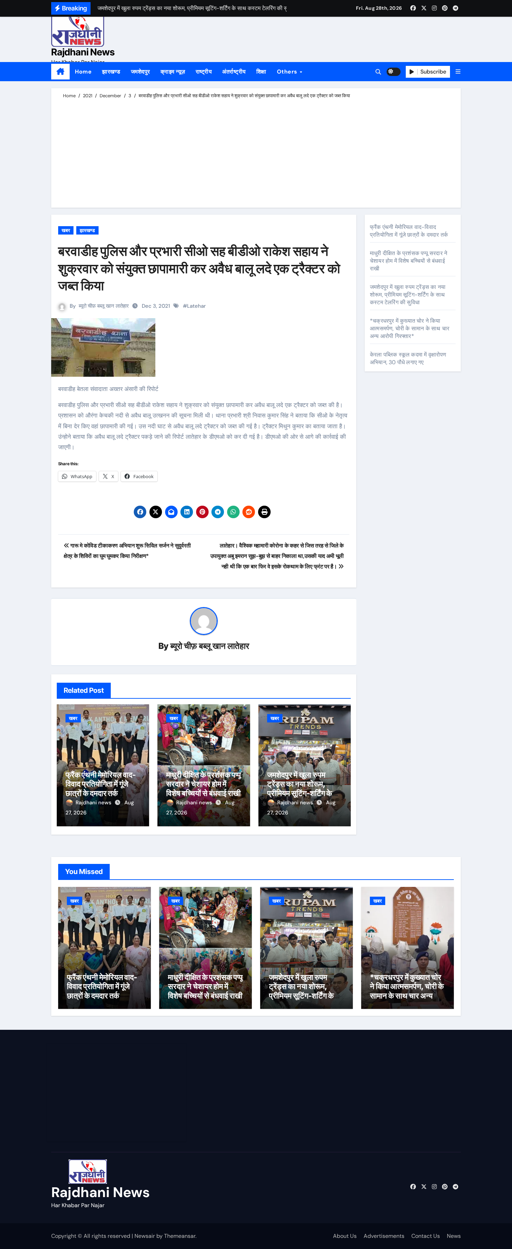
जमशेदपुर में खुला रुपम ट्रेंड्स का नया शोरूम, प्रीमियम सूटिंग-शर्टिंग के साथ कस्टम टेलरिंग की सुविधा (299, 793)
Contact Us (425, 1236)
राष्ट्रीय (204, 71)
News (454, 1236)
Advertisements (384, 1236)
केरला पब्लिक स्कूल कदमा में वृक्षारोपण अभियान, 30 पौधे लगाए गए (408, 358)
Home (83, 71)
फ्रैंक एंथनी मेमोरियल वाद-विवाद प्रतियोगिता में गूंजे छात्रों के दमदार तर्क (100, 784)
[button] (458, 71)
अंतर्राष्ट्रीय (234, 71)
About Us (345, 1236)
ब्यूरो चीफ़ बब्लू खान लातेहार (104, 305)
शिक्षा (261, 71)
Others (288, 71)
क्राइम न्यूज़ (173, 71)
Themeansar (179, 1236)
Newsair (144, 1236)
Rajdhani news (94, 802)
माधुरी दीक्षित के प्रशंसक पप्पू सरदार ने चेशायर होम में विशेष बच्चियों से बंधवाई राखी (203, 784)
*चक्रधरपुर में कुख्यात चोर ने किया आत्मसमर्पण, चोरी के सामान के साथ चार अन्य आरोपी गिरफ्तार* (409, 328)
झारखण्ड (111, 71)
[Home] (60, 72)
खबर (66, 230)
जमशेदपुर (140, 71)
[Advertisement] (257, 152)
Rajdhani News (83, 52)
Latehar (196, 305)
